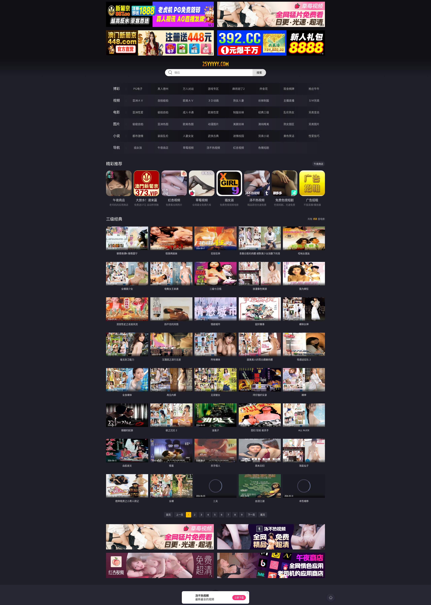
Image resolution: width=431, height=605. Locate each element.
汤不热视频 (213, 148)
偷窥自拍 (137, 124)
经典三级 (263, 112)
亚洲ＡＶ (137, 100)
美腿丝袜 (238, 124)
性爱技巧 (314, 136)
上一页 (179, 514)
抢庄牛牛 (314, 89)
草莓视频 (188, 148)
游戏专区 (213, 89)
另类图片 (314, 124)
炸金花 (264, 89)
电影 (116, 112)
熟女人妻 (238, 100)
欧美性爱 (213, 112)
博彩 (116, 88)
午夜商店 (163, 148)
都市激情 (137, 136)
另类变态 (314, 112)
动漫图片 (213, 124)
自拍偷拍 (163, 100)
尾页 (262, 514)
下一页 (251, 514)
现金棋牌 (289, 89)
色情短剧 (263, 148)
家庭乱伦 (163, 136)
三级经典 (114, 219)
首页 (168, 514)
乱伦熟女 (289, 112)
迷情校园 (238, 136)
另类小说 (263, 136)
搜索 (259, 72)
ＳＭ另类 (314, 100)
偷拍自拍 (163, 112)
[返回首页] (331, 598)
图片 (116, 124)
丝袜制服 (263, 100)
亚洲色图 (163, 124)
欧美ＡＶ (188, 100)
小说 (116, 136)
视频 (116, 100)
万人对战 (188, 89)
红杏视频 (238, 148)
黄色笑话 (289, 136)
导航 (116, 147)
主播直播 (289, 100)
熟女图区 (289, 124)
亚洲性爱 (137, 112)
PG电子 (137, 89)
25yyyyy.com (215, 64)
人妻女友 (188, 136)
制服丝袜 (238, 112)
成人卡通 (188, 112)
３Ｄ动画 (213, 100)
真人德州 (163, 89)
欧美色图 (188, 124)
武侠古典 (213, 136)
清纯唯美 (263, 124)
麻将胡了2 (238, 89)
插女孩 (138, 148)
